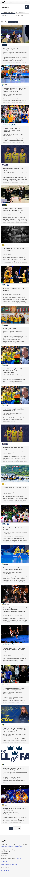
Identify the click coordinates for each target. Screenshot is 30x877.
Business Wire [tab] (5, 15)
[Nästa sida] (15, 828)
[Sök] (27, 7)
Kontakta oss (18, 858)
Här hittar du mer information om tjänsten (11, 846)
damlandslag (12, 22)
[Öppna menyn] (11, 2)
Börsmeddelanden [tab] (21, 12)
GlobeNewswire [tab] (19, 15)
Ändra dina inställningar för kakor (9, 864)
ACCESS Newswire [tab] (6, 18)
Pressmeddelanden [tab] (7, 12)
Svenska (3, 871)
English (8, 871)
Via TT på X (4, 862)
